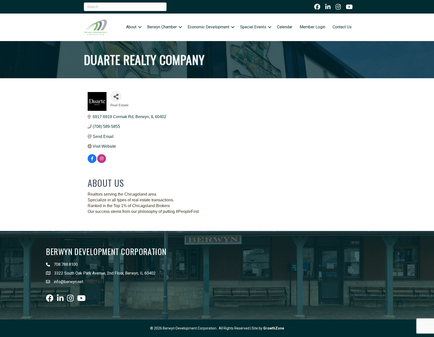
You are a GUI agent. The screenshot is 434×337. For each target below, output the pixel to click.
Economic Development (208, 27)
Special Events (253, 27)
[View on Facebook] (92, 161)
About (131, 27)
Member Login (312, 27)
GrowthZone (273, 328)
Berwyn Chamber (162, 27)
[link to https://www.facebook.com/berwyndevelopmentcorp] (317, 6)
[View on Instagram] (101, 161)
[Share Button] (116, 96)
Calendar (284, 27)
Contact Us (342, 27)
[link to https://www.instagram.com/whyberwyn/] (338, 6)
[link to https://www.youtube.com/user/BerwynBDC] (349, 6)
